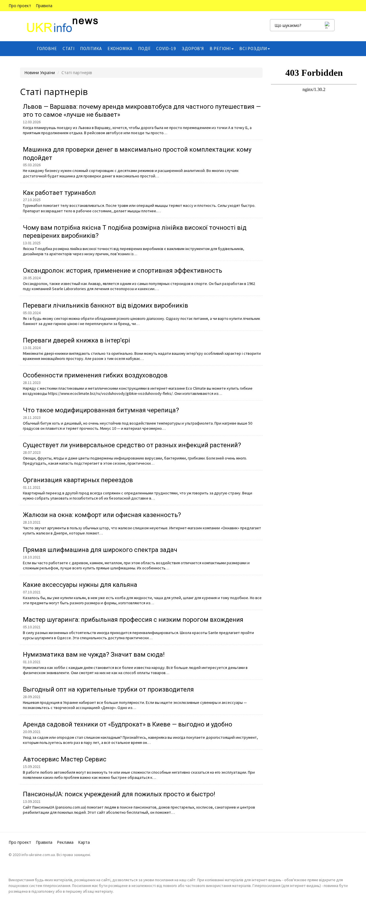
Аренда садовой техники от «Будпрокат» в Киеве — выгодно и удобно (127, 724)
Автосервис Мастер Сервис (64, 759)
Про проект (20, 5)
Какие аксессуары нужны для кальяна (80, 584)
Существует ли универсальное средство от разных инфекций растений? (132, 445)
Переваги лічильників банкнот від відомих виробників (105, 305)
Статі (68, 48)
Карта (84, 842)
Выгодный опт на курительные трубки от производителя (108, 689)
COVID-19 (166, 48)
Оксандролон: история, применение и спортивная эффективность (122, 270)
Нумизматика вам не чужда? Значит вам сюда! (94, 654)
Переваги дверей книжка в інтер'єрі (76, 340)
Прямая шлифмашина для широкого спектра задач (100, 549)
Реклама (65, 842)
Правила (44, 5)
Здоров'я (193, 48)
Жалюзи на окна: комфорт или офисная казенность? (102, 514)
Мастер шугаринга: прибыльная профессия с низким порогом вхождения (133, 619)
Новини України (39, 72)
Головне (47, 48)
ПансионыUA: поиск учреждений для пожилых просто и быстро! (119, 794)
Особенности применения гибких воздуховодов (95, 375)
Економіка (120, 48)
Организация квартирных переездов (78, 480)
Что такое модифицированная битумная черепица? (101, 410)
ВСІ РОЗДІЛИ (253, 48)
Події (144, 48)
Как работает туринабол (59, 192)
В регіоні (220, 48)
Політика (91, 48)
